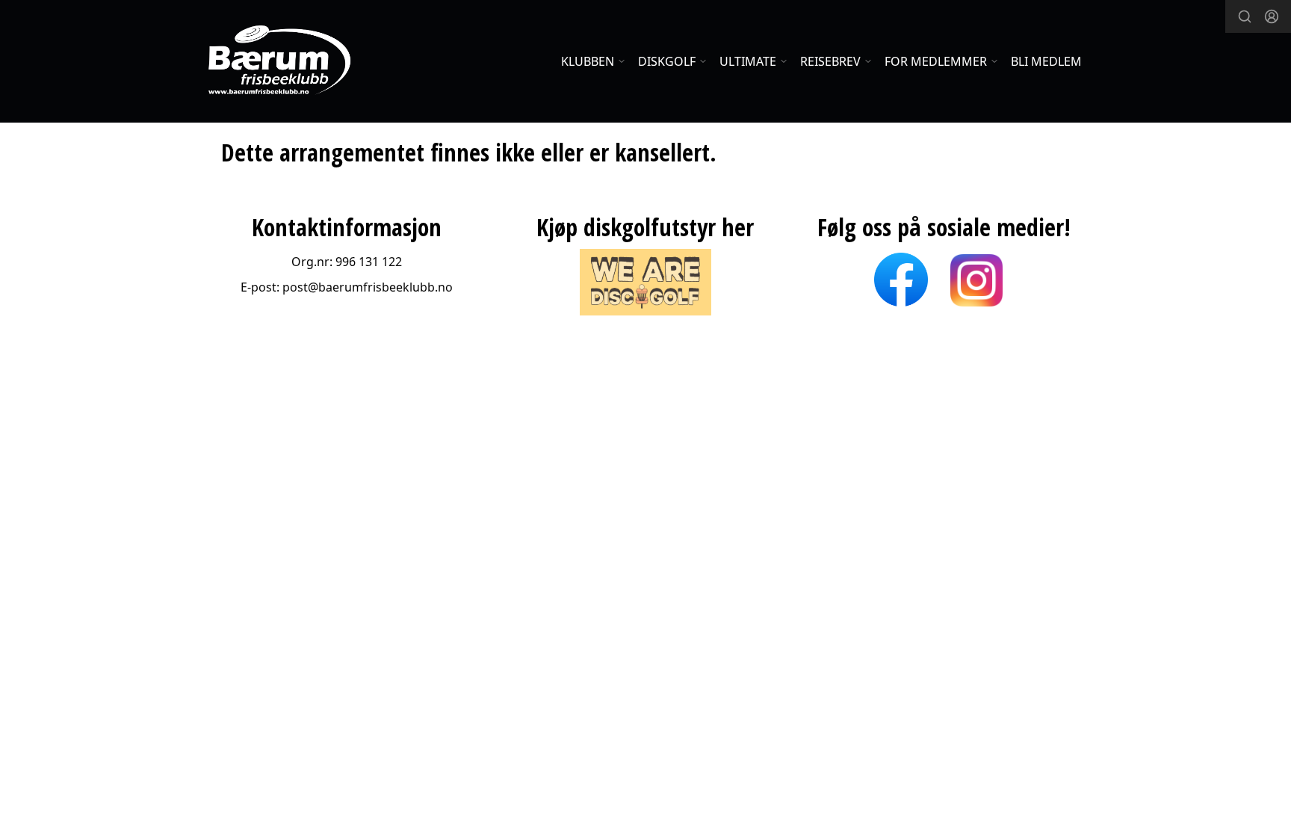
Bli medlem (1046, 61)
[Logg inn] (1271, 16)
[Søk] (1244, 16)
